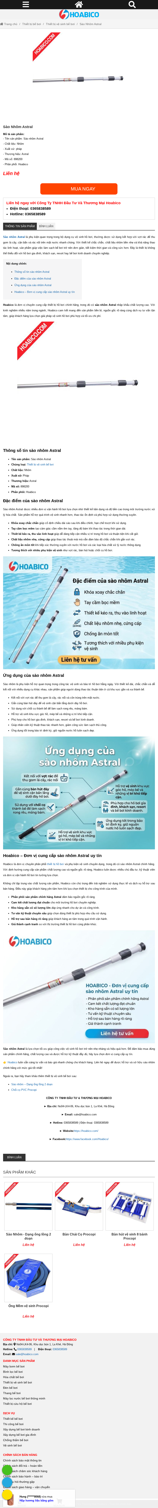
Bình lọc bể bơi (13, 1371)
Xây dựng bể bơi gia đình (19, 1434)
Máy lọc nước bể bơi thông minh (24, 1398)
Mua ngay (83, 188)
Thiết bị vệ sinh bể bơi (60, 24)
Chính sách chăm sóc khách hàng (25, 1471)
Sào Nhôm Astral (90, 24)
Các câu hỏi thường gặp (19, 1481)
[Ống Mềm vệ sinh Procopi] (28, 1288)
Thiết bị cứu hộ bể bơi (17, 1403)
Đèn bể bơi (10, 1387)
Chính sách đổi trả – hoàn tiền (22, 1465)
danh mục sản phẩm (19, 1360)
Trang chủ (10, 24)
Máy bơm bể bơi (13, 1366)
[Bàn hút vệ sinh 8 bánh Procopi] (130, 1216)
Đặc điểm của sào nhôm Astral (32, 278)
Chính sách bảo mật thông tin (22, 1460)
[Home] (79, 14)
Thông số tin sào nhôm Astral (31, 271)
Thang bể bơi (12, 1393)
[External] (7, 1470)
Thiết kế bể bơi (13, 1418)
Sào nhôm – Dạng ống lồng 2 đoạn (31, 1084)
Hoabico (12, 1062)
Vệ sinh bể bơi (12, 1445)
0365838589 (24, 1349)
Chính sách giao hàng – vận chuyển (27, 1487)
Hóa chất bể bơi (13, 1377)
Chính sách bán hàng (20, 1454)
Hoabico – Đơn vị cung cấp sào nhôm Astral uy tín (44, 291)
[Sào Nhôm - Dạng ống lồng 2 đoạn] (28, 1216)
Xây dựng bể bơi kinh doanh (21, 1429)
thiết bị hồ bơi (55, 864)
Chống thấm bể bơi (15, 1440)
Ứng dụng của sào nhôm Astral (32, 285)
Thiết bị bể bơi (31, 24)
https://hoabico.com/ (86, 1130)
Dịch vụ (9, 1413)
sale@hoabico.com (27, 1354)
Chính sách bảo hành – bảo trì (23, 1476)
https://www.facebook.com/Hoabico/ (87, 1139)
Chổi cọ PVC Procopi (24, 1089)
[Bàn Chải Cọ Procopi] (79, 1216)
